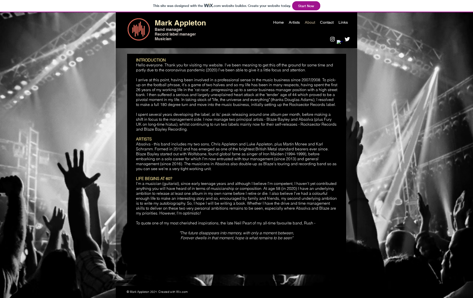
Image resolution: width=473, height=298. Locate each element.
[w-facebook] (340, 43)
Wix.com (182, 292)
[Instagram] (332, 39)
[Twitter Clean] (347, 39)
